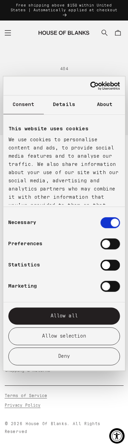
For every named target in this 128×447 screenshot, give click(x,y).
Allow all (64, 315)
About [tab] (105, 104)
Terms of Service (26, 396)
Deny (64, 356)
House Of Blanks (46, 424)
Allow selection (64, 336)
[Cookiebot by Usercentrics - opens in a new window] (91, 85)
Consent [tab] (23, 104)
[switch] (110, 243)
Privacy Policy (23, 405)
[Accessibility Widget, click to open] (117, 436)
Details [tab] (64, 104)
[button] (8, 33)
